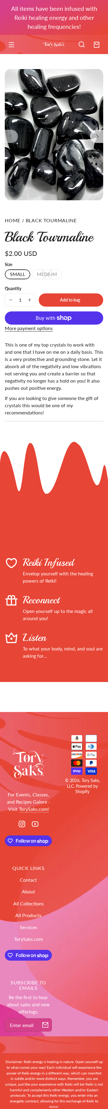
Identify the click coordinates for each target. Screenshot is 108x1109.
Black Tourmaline (51, 220)
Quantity (13, 288)
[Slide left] (11, 136)
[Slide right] (96, 136)
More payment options (29, 328)
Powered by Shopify (86, 788)
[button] (81, 44)
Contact (28, 880)
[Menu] (11, 44)
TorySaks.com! (34, 809)
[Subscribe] (45, 1025)
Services (28, 927)
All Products (28, 915)
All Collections (28, 903)
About (28, 891)
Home (12, 220)
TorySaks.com (28, 939)
